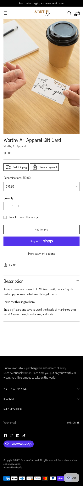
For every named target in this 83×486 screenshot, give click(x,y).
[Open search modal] (69, 13)
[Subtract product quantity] (7, 206)
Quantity (8, 198)
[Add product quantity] (18, 206)
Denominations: (17, 178)
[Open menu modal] (5, 13)
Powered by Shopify (12, 467)
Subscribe (73, 422)
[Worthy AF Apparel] (41, 13)
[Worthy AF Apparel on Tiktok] (24, 436)
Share (11, 265)
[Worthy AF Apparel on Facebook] (5, 436)
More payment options (41, 253)
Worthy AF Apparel (14, 146)
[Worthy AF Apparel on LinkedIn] (18, 436)
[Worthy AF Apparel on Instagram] (12, 436)
